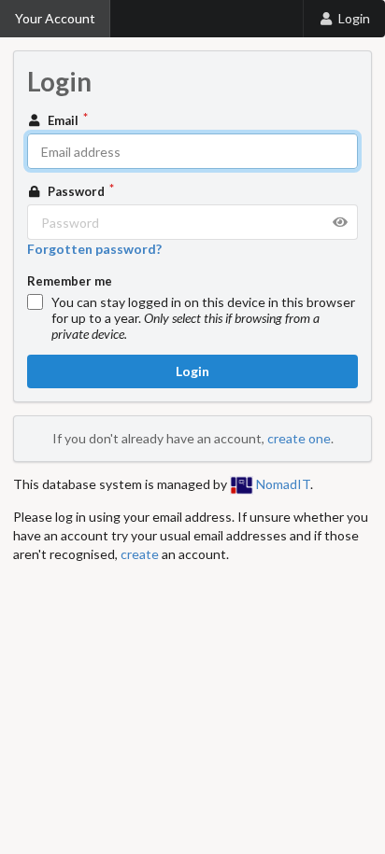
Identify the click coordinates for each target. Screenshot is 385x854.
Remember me (69, 280)
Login (354, 18)
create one (299, 438)
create (140, 554)
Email (63, 120)
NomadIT (281, 484)
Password (76, 191)
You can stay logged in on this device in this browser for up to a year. (203, 318)
